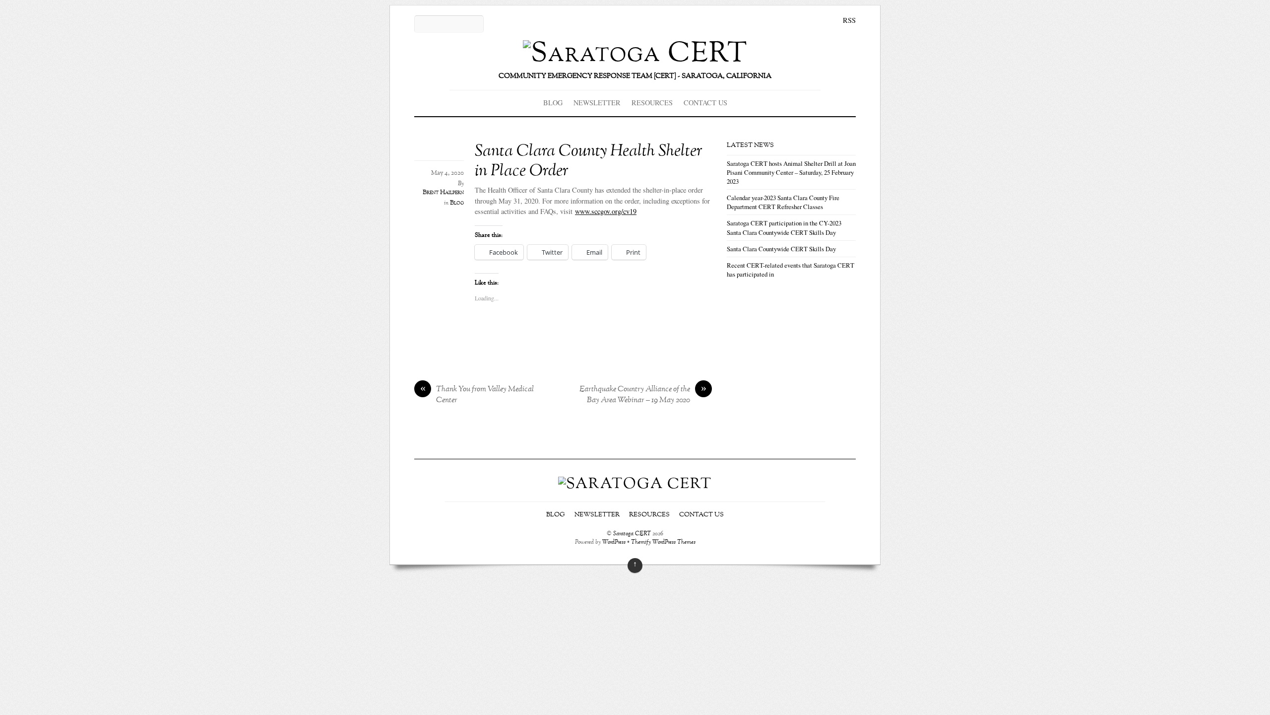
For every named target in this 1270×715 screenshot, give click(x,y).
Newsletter (597, 102)
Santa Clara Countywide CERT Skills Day (781, 248)
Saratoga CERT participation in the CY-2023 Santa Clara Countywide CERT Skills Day (784, 227)
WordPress (614, 542)
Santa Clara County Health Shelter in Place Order (588, 161)
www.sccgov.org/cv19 (605, 211)
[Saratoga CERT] (635, 53)
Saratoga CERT (632, 534)
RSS (849, 20)
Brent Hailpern (443, 192)
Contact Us (705, 102)
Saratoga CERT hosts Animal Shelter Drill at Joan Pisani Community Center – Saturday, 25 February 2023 (791, 172)
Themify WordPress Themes (663, 542)
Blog (553, 102)
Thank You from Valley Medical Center (477, 395)
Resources (652, 102)
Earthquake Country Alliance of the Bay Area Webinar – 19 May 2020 (642, 395)
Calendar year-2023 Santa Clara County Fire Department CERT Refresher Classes (783, 202)
